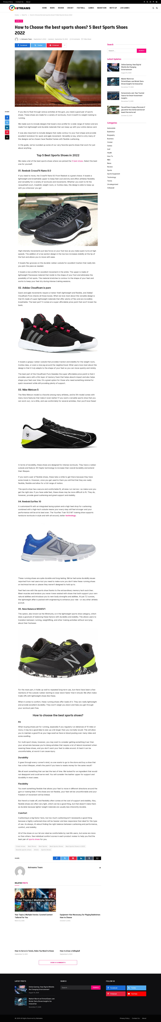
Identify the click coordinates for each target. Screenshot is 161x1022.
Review (61, 7)
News (52, 7)
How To (19, 21)
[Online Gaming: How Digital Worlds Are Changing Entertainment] (113, 67)
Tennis (109, 181)
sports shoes (34, 839)
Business (110, 139)
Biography (111, 135)
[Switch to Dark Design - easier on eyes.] (153, 8)
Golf (108, 149)
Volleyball (110, 188)
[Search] (157, 7)
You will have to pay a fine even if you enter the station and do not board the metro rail (133, 110)
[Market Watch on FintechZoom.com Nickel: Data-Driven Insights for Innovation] (113, 81)
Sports (109, 170)
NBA (108, 160)
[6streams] (20, 8)
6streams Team (26, 39)
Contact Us (19, 2)
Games (91, 7)
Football (81, 7)
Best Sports (43, 846)
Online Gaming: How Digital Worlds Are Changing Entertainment (131, 67)
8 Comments (76, 39)
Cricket (70, 7)
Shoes (36, 850)
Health (109, 153)
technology (70, 515)
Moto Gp (113, 7)
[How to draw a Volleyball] (80, 936)
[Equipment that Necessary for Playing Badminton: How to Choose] (80, 900)
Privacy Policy (8, 2)
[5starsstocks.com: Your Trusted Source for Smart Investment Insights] (113, 96)
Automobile (111, 128)
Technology (111, 177)
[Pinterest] (7, 132)
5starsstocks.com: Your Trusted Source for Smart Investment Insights (132, 95)
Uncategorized (112, 184)
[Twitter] (7, 122)
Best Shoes (32, 846)
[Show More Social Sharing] (64, 45)
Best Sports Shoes (56, 846)
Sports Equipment (113, 174)
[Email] (7, 137)
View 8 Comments (57, 962)
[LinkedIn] (7, 127)
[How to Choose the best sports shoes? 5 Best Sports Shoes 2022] (58, 78)
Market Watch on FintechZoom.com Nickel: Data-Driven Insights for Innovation (132, 81)
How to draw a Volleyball (70, 951)
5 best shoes (77, 161)
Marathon (101, 7)
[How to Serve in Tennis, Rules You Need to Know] (35, 936)
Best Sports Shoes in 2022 (75, 846)
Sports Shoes (46, 850)
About (28, 2)
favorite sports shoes (23, 850)
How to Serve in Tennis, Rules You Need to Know (34, 951)
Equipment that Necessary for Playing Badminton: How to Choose (80, 916)
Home (44, 7)
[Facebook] (7, 117)
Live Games (124, 7)
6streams (39, 1018)
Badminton (111, 132)
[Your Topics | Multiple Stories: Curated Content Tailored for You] (35, 900)
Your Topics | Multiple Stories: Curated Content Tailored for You (34, 916)
